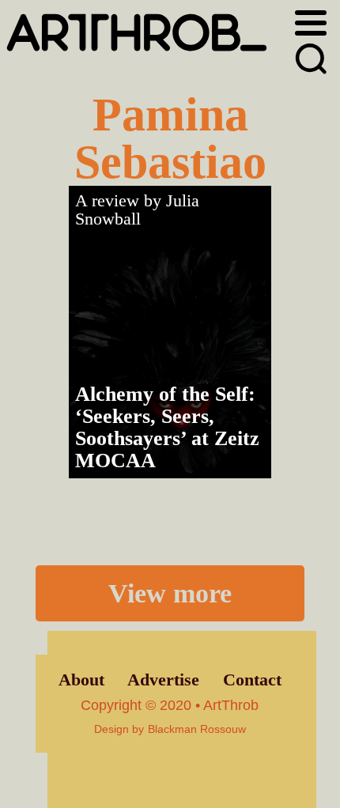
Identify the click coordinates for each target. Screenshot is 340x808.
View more (170, 593)
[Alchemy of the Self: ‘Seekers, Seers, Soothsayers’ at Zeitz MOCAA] (170, 332)
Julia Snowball (137, 209)
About (81, 679)
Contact (252, 679)
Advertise (163, 679)
